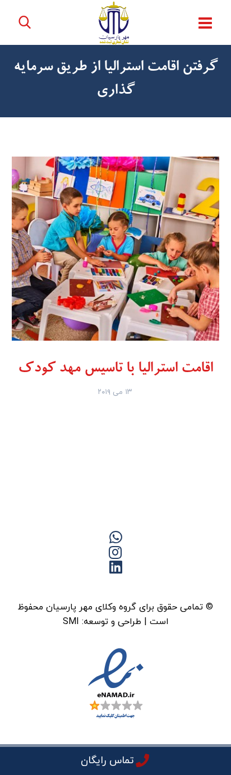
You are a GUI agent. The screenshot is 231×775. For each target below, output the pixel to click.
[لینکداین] (115, 586)
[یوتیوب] (93, 586)
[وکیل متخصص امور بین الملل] (114, 23)
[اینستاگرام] (70, 586)
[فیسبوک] (138, 586)
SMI (71, 622)
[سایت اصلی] (160, 586)
